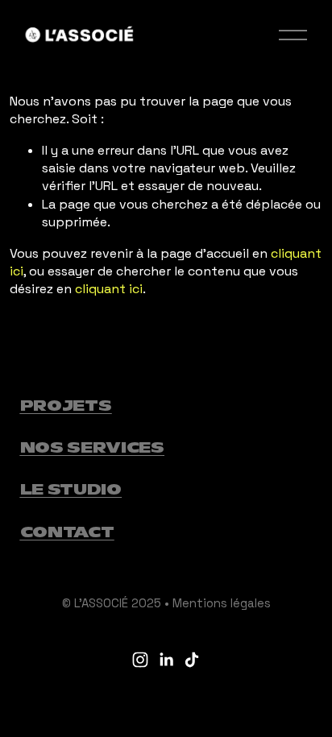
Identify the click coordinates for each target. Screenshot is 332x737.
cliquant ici (109, 288)
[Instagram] (140, 660)
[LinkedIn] (166, 660)
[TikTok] (192, 660)
